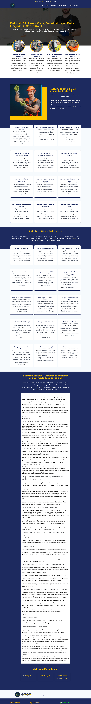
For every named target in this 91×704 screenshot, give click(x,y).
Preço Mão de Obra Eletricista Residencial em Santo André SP (62, 677)
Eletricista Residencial (51, 5)
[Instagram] (22, 694)
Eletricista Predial (62, 5)
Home (42, 5)
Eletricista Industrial (73, 5)
